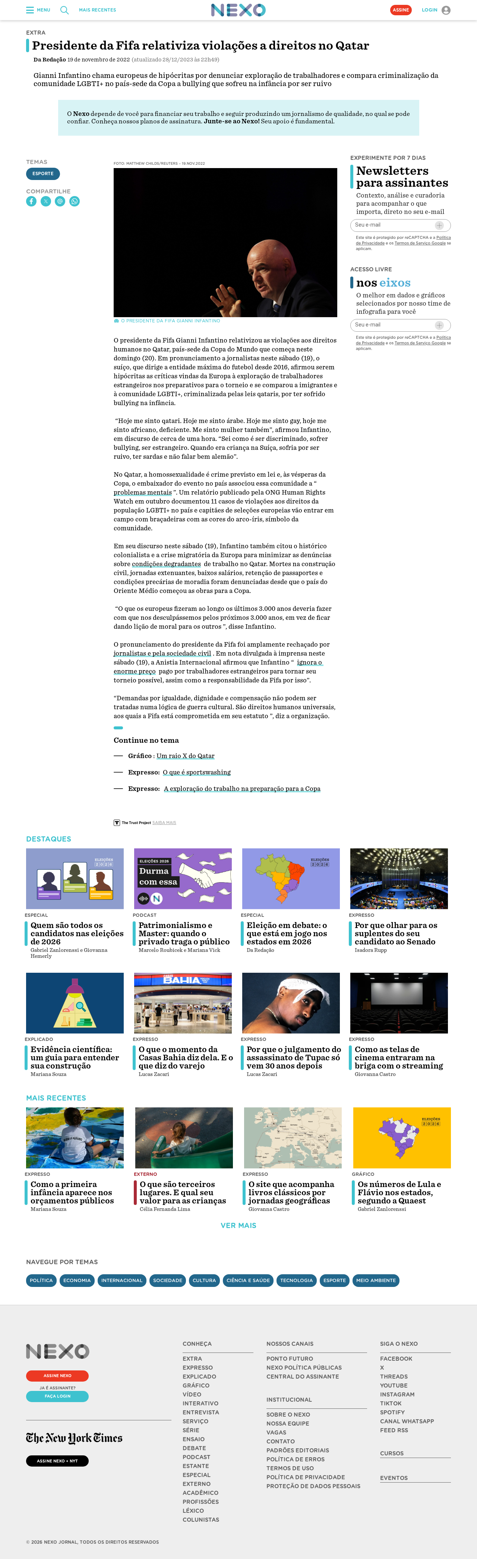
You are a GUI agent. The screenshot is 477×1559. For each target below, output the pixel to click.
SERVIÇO (195, 1421)
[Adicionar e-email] (439, 225)
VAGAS (276, 1433)
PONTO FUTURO (289, 1359)
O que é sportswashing (197, 772)
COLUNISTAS (201, 1520)
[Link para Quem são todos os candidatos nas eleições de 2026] (75, 878)
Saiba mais (164, 822)
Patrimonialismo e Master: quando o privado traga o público (184, 933)
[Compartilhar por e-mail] (60, 201)
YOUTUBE (394, 1386)
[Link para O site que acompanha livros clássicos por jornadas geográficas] (293, 1137)
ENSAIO (194, 1439)
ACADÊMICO (200, 1493)
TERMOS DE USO (290, 1468)
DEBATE (194, 1448)
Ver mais (238, 1226)
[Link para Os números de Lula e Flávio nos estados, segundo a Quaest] (402, 1137)
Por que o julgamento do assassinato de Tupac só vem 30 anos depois (294, 1057)
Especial (36, 915)
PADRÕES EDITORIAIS (297, 1451)
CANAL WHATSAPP (407, 1421)
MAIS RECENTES (97, 10)
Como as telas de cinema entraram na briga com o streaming (399, 1057)
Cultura (204, 1280)
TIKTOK (390, 1404)
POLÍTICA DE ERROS (295, 1459)
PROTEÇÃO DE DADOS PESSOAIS (313, 1486)
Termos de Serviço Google (420, 243)
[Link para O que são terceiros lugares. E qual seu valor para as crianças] (184, 1137)
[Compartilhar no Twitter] (46, 201)
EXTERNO (197, 1484)
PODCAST (197, 1457)
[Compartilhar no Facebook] (31, 201)
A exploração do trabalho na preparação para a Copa (242, 788)
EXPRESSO (198, 1368)
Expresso (362, 915)
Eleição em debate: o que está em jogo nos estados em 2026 (287, 933)
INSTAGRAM (397, 1395)
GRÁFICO (196, 1386)
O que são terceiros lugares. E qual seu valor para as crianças (183, 1192)
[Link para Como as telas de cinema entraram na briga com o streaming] (399, 1003)
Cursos (392, 1454)
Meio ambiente (376, 1280)
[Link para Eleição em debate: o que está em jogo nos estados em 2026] (291, 878)
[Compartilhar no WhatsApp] (74, 201)
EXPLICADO (199, 1377)
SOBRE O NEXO (288, 1415)
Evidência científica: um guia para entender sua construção (75, 1057)
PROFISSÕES (201, 1502)
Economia (77, 1280)
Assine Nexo (58, 1375)
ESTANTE (196, 1466)
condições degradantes (166, 564)
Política (41, 1280)
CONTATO (280, 1442)
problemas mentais (143, 492)
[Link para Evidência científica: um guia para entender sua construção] (75, 1003)
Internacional (122, 1280)
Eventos (394, 1478)
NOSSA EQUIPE (287, 1424)
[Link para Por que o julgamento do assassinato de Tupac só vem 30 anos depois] (291, 1003)
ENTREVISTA (201, 1413)
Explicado (39, 1039)
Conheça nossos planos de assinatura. (146, 121)
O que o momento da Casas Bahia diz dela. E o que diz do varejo (186, 1057)
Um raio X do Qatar (186, 756)
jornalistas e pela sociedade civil (162, 653)
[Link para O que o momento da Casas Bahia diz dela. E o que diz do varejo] (183, 1003)
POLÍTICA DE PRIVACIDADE (305, 1477)
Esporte (43, 174)
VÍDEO (192, 1395)
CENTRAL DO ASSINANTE (302, 1377)
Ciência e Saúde (248, 1280)
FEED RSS (394, 1430)
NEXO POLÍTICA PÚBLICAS (304, 1368)
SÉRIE (191, 1430)
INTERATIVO (200, 1404)
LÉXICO (193, 1511)
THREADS (394, 1377)
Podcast (145, 915)
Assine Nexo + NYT (57, 1461)
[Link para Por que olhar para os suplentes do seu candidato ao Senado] (399, 878)
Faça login (57, 1396)
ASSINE (401, 10)
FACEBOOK (396, 1359)
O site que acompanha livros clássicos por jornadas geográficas (291, 1192)
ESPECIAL (197, 1475)
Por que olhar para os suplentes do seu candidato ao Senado (396, 933)
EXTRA (192, 1359)
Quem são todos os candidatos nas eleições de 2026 (77, 933)
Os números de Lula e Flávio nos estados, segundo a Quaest (399, 1192)
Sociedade (167, 1280)
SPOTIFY (392, 1413)
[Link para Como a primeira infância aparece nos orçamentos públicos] (75, 1137)
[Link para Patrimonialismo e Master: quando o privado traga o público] (183, 878)
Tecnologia (296, 1280)
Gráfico (363, 1174)
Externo (145, 1174)
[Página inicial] (238, 10)
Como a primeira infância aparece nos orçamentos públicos (72, 1192)
